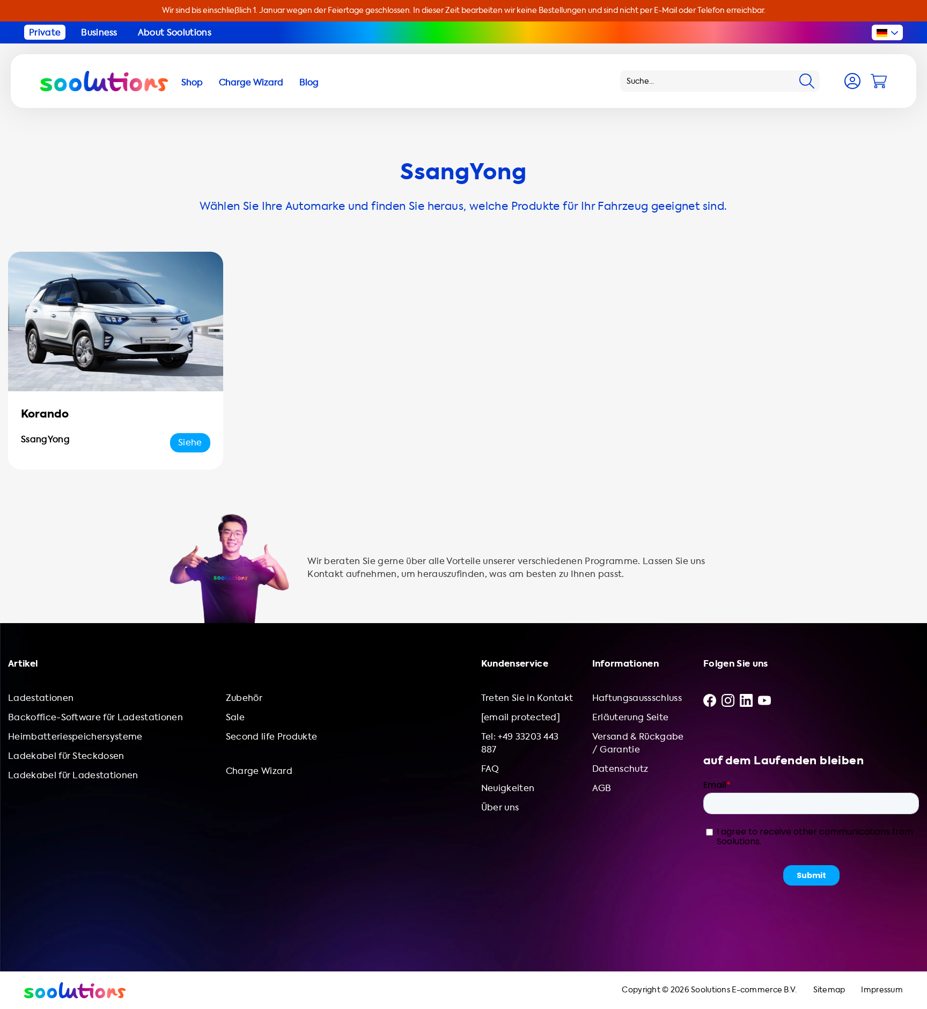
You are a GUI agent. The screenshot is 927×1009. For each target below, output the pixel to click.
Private (45, 32)
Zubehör (244, 698)
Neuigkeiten (508, 788)
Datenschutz (620, 768)
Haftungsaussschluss (637, 698)
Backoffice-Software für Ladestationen (95, 717)
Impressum (882, 990)
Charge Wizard (259, 771)
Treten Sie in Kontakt (527, 698)
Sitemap (829, 990)
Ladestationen (40, 698)
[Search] (806, 81)
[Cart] (879, 81)
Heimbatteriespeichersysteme (75, 736)
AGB (602, 788)
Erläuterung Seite (630, 717)
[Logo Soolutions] (104, 81)
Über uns (500, 807)
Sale (235, 717)
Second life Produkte (271, 736)
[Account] (852, 81)
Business (99, 32)
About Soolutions (174, 32)
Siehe (190, 442)
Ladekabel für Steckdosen (66, 756)
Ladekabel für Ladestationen (73, 775)
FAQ (490, 768)
